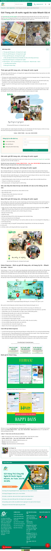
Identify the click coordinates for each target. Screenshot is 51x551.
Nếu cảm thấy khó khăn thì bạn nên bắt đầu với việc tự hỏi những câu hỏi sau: (21, 57)
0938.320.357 (39, 4)
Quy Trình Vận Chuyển (19, 521)
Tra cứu (29, 4)
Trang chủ (3, 8)
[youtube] (40, 517)
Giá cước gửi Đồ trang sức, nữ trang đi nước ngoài (14, 53)
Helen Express (7, 19)
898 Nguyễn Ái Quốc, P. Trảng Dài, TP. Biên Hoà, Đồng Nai (31, 527)
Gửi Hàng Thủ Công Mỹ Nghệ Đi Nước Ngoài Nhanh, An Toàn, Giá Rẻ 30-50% (19, 490)
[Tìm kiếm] (45, 4)
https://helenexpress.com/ (11, 442)
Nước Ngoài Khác (11, 8)
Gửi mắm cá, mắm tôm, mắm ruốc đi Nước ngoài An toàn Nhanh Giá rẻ (17, 496)
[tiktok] (43, 517)
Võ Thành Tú (12, 448)
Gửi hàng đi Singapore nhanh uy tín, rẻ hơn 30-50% (13, 493)
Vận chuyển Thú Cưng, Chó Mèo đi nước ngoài (12, 309)
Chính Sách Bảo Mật (18, 514)
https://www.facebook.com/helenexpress (15, 443)
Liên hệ (48, 545)
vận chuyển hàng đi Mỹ (11, 77)
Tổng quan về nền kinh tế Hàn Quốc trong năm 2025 (13, 504)
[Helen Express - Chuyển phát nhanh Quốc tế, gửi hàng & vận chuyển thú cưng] (3, 4)
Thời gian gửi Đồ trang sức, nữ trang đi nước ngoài (14, 52)
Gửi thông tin (35, 150)
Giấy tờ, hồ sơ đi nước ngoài (8, 325)
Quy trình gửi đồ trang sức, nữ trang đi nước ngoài (14, 59)
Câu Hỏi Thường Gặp (18, 525)
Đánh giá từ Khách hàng (9, 65)
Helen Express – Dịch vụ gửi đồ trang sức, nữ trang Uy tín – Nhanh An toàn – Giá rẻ (21, 61)
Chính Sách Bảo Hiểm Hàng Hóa (19, 519)
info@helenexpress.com (21, 440)
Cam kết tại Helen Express (10, 63)
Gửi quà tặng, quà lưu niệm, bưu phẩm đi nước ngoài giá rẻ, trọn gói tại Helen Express (21, 501)
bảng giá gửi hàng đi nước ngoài (40, 159)
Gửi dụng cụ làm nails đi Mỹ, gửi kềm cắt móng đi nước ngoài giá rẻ (17, 499)
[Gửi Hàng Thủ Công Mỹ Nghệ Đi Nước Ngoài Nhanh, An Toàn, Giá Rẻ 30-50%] (25, 477)
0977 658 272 (29, 529)
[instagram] (46, 517)
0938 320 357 (29, 537)
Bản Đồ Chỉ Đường (18, 527)
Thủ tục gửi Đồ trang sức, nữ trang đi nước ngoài (14, 55)
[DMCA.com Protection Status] (25, 550)
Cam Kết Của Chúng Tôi (19, 523)
